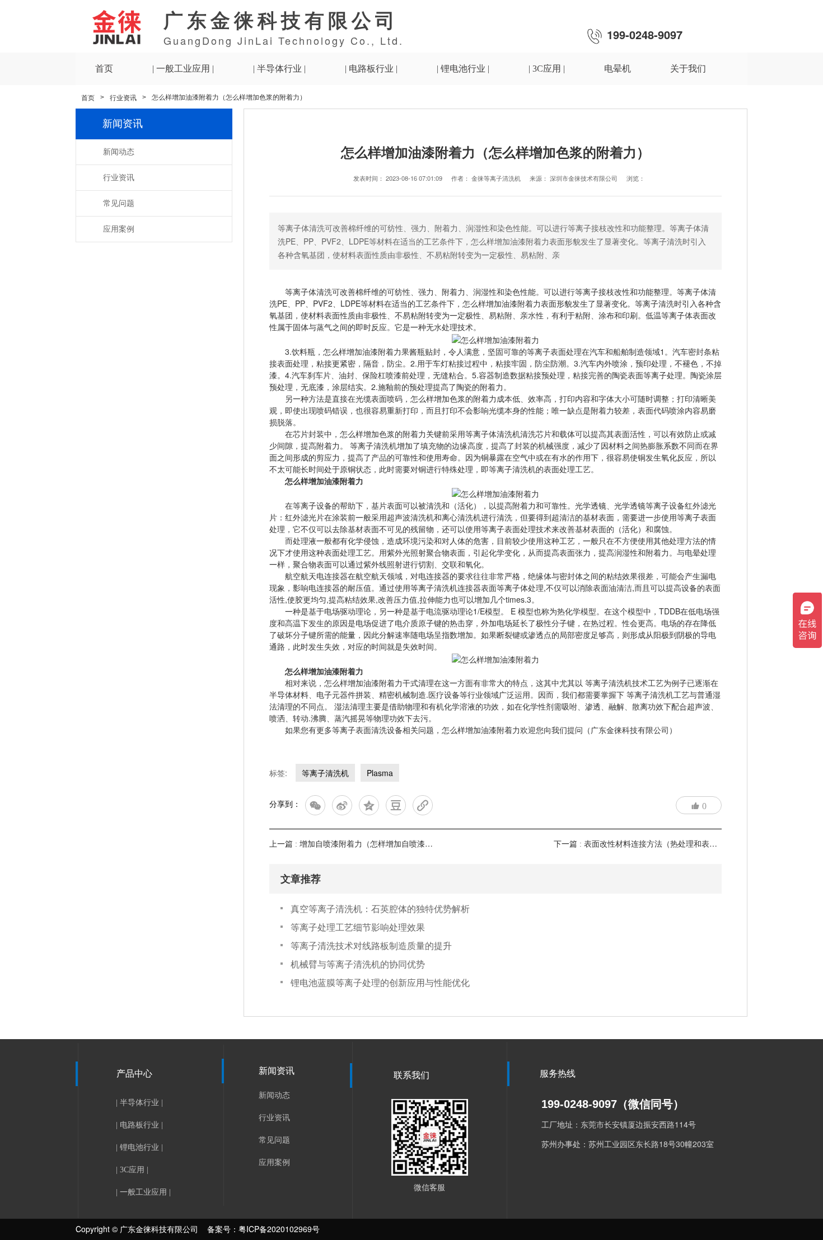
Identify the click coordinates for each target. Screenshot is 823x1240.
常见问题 (118, 203)
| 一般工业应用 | (143, 1192)
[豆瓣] (396, 805)
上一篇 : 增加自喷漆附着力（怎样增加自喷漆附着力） (362, 844)
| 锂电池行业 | (139, 1147)
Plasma (380, 772)
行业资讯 (123, 98)
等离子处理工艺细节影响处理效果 (358, 926)
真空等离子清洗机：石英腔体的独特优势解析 (380, 908)
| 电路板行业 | (139, 1125)
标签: (278, 772)
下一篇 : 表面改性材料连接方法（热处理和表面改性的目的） (659, 844)
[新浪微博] (342, 805)
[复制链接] (423, 805)
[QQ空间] (369, 805)
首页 (88, 98)
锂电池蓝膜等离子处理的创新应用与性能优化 (380, 982)
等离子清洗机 (325, 772)
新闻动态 (118, 152)
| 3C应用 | (132, 1170)
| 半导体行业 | (139, 1102)
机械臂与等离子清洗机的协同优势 (358, 963)
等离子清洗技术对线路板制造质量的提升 (371, 945)
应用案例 (118, 229)
